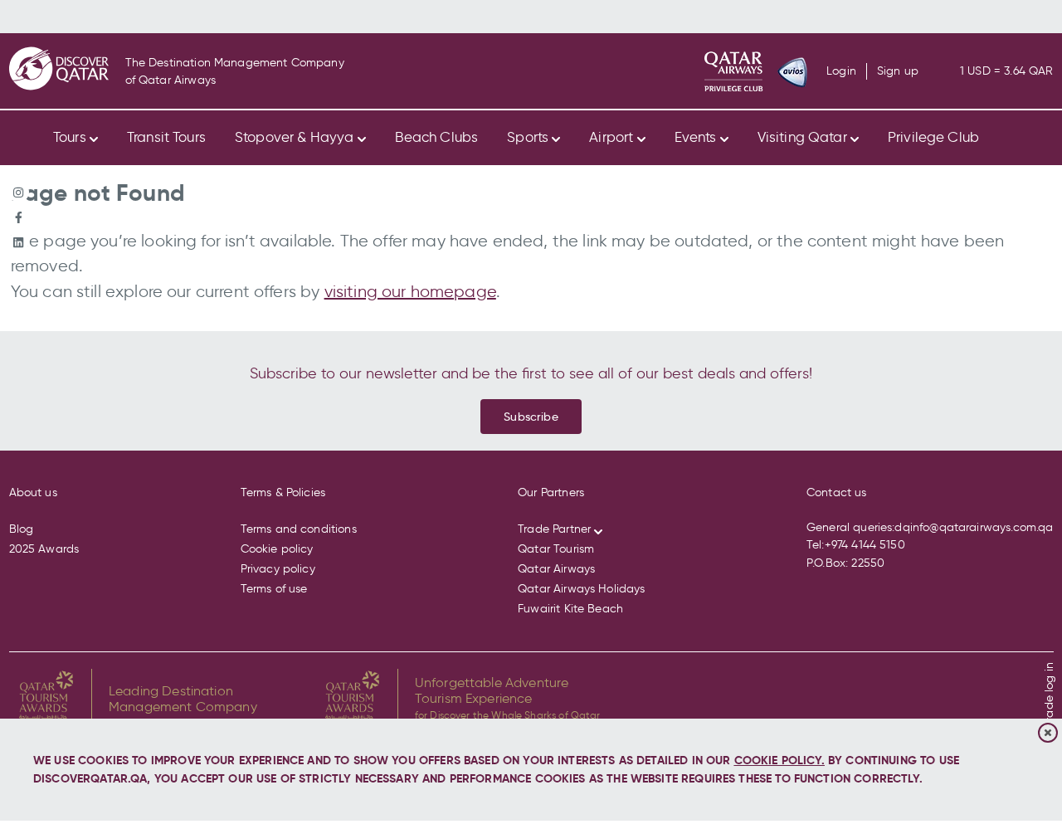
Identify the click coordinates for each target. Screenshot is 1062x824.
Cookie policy (277, 549)
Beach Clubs (437, 137)
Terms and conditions (299, 529)
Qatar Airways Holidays (581, 589)
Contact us (836, 492)
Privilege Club (933, 137)
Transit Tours (166, 137)
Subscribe (531, 416)
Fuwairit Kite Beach (570, 609)
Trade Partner (554, 529)
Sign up (897, 71)
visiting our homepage (410, 291)
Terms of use (274, 589)
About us (33, 492)
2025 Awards (44, 549)
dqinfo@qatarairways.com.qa (973, 527)
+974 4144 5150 (865, 545)
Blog (21, 529)
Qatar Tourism (556, 549)
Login (841, 71)
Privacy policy (278, 569)
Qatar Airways (556, 569)
